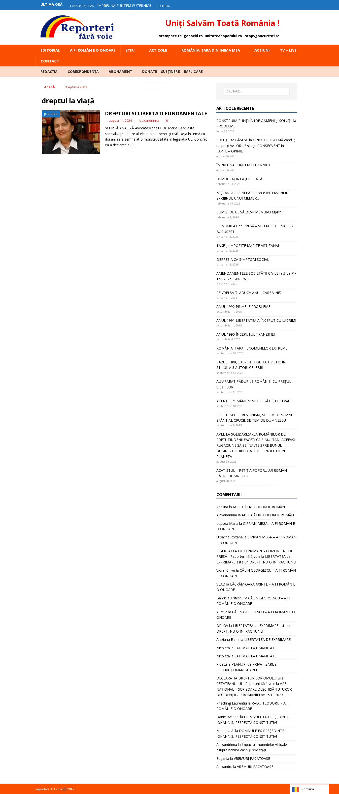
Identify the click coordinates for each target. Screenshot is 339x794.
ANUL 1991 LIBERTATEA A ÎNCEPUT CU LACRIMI (256, 320)
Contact (50, 61)
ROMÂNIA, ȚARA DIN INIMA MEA (210, 50)
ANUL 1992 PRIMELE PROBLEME (243, 306)
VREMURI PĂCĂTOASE (252, 758)
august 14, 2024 (120, 120)
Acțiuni (262, 50)
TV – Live (288, 50)
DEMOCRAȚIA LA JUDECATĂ (239, 178)
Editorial (50, 50)
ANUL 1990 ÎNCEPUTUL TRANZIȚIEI (245, 334)
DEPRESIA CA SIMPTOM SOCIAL (242, 259)
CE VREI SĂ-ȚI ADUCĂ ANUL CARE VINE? (248, 292)
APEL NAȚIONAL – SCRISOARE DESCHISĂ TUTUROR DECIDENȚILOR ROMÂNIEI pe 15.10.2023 (254, 689)
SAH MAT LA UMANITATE (255, 648)
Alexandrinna (149, 120)
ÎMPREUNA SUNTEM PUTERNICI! (243, 165)
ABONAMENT (120, 71)
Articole (158, 50)
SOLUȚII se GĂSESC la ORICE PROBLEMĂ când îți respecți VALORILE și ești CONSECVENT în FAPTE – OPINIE (256, 145)
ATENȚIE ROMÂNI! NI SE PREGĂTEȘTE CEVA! (253, 401)
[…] (133, 145)
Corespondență (83, 71)
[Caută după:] (256, 91)
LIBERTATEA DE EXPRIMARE (267, 639)
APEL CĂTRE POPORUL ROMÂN (259, 506)
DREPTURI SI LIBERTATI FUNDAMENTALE (156, 113)
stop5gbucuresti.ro (262, 35)
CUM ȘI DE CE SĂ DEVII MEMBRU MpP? (248, 212)
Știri (130, 50)
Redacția (49, 71)
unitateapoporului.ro (223, 35)
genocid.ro (193, 35)
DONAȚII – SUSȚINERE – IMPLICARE (172, 71)
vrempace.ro (170, 35)
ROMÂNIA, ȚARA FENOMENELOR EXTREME (251, 348)
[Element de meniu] (289, 4)
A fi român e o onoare (92, 50)
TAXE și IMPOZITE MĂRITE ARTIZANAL (248, 245)
